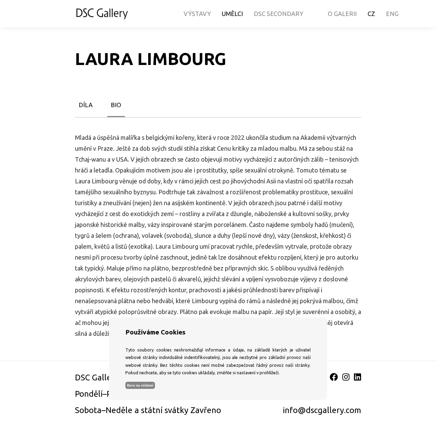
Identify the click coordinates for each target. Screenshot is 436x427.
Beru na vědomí (140, 385)
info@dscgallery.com (322, 410)
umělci (232, 13)
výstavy (197, 13)
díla (86, 104)
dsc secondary (278, 13)
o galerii (342, 13)
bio (116, 104)
